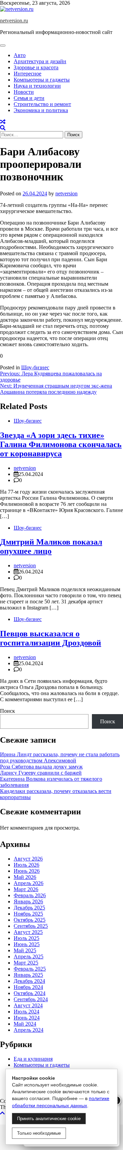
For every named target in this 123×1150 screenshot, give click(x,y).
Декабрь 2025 (29, 907)
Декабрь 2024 (29, 981)
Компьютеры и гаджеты (42, 80)
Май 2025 (25, 950)
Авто (20, 55)
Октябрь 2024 (29, 993)
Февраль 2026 (30, 895)
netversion (66, 193)
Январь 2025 (28, 975)
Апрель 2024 (28, 1030)
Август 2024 (28, 1005)
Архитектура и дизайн (40, 61)
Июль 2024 (26, 1011)
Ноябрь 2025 (28, 914)
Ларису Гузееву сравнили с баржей (41, 773)
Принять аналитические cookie (49, 1118)
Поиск (7, 711)
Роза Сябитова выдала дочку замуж (41, 766)
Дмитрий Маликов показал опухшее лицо (51, 546)
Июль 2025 (26, 938)
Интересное (27, 73)
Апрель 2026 (28, 883)
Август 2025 (28, 932)
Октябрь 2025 (29, 920)
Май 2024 (25, 1024)
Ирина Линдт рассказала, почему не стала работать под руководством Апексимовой (60, 757)
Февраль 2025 (30, 969)
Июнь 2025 (27, 944)
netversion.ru (14, 20)
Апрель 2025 (28, 956)
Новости (24, 92)
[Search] (2, 128)
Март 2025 (26, 963)
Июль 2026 (26, 865)
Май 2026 (25, 877)
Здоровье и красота (36, 67)
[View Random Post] (2, 122)
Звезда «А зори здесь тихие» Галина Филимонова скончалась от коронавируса (61, 444)
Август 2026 (28, 859)
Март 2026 (26, 889)
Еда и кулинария (33, 1059)
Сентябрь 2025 (31, 926)
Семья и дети (29, 98)
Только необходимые (39, 1133)
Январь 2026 (28, 901)
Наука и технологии (37, 86)
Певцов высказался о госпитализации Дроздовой (50, 638)
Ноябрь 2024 (28, 987)
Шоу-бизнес (35, 367)
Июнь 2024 (27, 1018)
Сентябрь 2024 (31, 999)
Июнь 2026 (27, 871)
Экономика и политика (41, 110)
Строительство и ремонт (42, 104)
